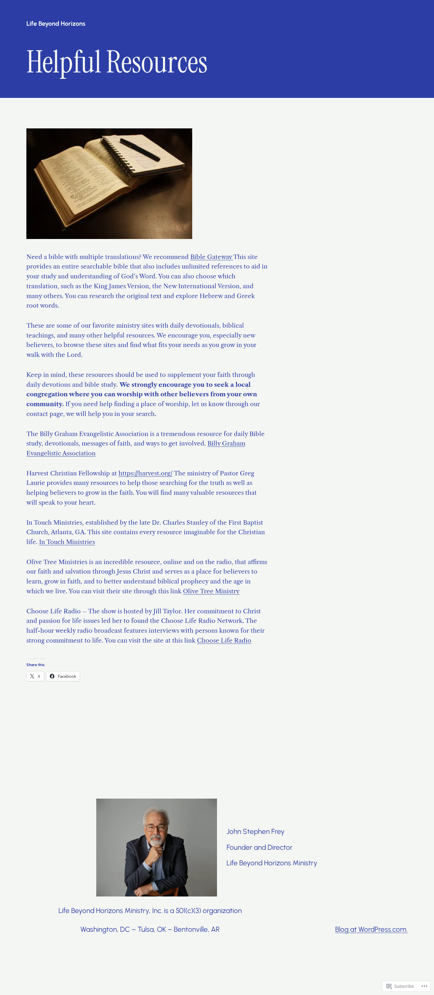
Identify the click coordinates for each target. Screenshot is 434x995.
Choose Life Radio (224, 640)
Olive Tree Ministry (211, 591)
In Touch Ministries (67, 542)
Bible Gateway (211, 257)
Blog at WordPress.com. (371, 929)
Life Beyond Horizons (55, 23)
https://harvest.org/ (146, 473)
